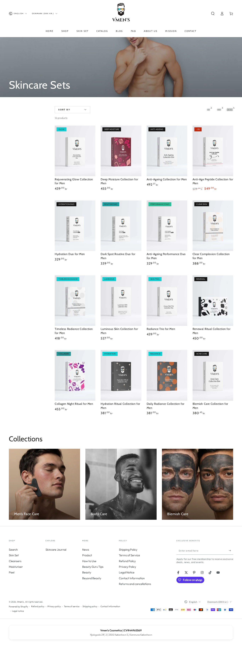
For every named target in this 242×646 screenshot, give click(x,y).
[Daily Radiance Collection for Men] (167, 375)
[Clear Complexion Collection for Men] (213, 225)
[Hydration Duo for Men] (75, 225)
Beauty (86, 572)
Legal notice (18, 611)
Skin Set (14, 555)
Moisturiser (16, 566)
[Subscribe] (231, 551)
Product (87, 555)
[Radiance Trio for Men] (167, 300)
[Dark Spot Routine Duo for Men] (121, 225)
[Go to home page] (121, 13)
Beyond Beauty (91, 578)
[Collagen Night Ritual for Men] (75, 375)
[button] (212, 13)
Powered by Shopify (18, 606)
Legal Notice (126, 572)
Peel (11, 572)
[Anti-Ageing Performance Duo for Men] (167, 225)
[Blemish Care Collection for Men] (213, 375)
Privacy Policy (127, 566)
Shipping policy (90, 606)
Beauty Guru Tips (92, 566)
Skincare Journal (56, 549)
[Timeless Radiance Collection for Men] (75, 300)
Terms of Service (129, 555)
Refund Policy (127, 561)
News (85, 549)
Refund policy (37, 606)
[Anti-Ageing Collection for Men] (167, 151)
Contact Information (132, 578)
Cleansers (15, 561)
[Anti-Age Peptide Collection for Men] (213, 151)
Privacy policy (54, 606)
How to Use (89, 561)
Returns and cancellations (135, 584)
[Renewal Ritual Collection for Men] (213, 300)
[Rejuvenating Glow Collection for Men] (75, 151)
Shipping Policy (128, 549)
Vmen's (20, 601)
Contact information (110, 606)
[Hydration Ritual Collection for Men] (121, 375)
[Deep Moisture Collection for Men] (121, 151)
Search (13, 549)
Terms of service (71, 606)
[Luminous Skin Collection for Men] (121, 300)
